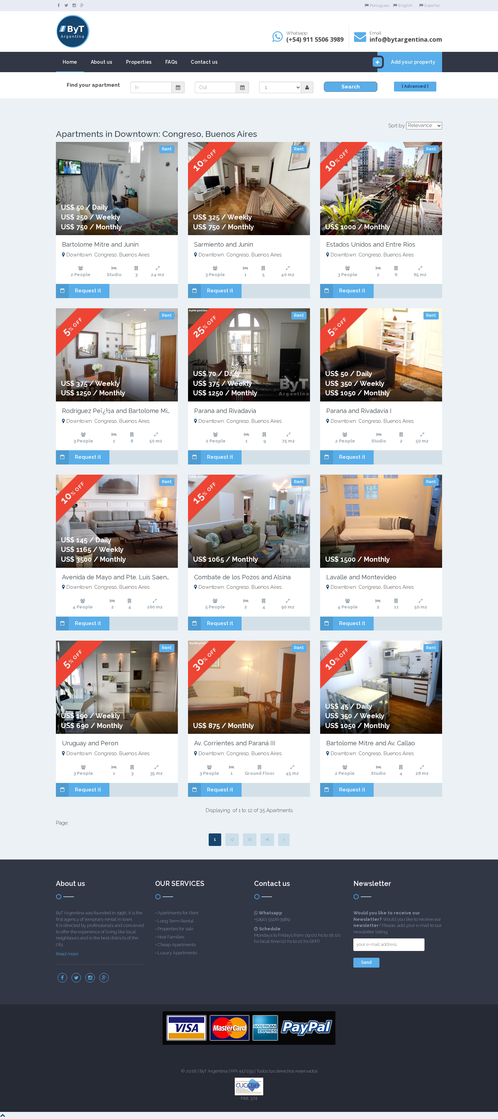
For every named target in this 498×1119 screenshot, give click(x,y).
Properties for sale (175, 928)
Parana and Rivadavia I (359, 410)
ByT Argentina (214, 1071)
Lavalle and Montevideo (361, 577)
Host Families (171, 936)
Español (431, 5)
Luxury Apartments (177, 952)
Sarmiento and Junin (223, 244)
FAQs (171, 62)
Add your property (413, 62)
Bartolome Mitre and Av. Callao (370, 743)
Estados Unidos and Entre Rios (370, 244)
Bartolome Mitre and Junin (100, 244)
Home (70, 62)
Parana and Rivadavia (225, 410)
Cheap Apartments (177, 944)
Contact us (204, 62)
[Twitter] (66, 5)
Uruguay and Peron (90, 743)
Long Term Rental (176, 921)
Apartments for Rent (178, 912)
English (405, 5)
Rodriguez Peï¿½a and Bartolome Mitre (119, 410)
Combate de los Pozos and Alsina (242, 577)
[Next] (284, 839)
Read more (67, 953)
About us (101, 62)
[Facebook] (59, 5)
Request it (88, 291)
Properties (139, 62)
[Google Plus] (82, 5)
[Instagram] (74, 5)
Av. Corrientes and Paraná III (234, 743)
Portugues (379, 5)
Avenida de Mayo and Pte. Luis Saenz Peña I (126, 577)
